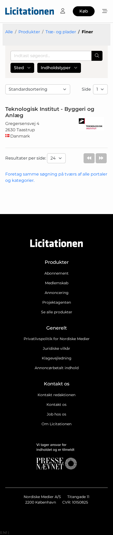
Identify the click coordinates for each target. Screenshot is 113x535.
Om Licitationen (56, 424)
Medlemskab (56, 283)
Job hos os (56, 414)
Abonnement (56, 273)
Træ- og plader (60, 31)
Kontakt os (56, 404)
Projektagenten (56, 302)
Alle (9, 31)
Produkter (29, 31)
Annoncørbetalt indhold (57, 367)
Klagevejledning (56, 358)
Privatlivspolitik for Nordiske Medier (57, 338)
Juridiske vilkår (56, 348)
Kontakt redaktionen (56, 394)
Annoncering (57, 292)
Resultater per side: (26, 158)
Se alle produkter (56, 312)
